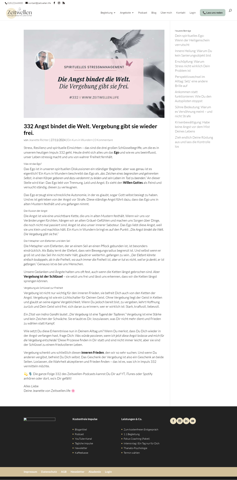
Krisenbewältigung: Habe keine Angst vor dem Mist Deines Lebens (192, 126)
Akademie (95, 471)
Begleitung (107, 12)
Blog (153, 12)
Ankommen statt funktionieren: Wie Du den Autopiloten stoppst (193, 96)
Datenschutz (49, 471)
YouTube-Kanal (83, 438)
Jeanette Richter (39, 140)
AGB (64, 471)
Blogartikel (81, 429)
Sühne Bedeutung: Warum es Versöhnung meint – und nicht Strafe (193, 111)
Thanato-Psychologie (135, 448)
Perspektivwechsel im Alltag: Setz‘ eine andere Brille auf (191, 81)
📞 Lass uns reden (213, 12)
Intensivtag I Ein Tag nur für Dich (141, 443)
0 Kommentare (104, 140)
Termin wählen (132, 452)
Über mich (166, 12)
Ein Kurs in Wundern (80, 140)
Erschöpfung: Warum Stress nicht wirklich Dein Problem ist (192, 66)
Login (193, 12)
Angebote (125, 12)
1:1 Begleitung (132, 434)
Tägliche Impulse (84, 443)
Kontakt (180, 12)
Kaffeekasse (81, 452)
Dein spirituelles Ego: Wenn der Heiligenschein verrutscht (192, 40)
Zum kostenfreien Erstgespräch (141, 429)
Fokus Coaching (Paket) (137, 438)
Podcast (142, 12)
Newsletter (81, 448)
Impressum (30, 471)
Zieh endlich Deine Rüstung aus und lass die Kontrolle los (194, 141)
